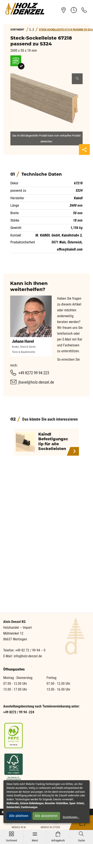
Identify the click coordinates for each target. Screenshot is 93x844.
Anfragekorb (58, 836)
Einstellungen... (71, 817)
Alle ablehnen (18, 816)
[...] (32, 29)
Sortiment (11, 836)
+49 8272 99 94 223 (33, 372)
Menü (35, 836)
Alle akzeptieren (46, 816)
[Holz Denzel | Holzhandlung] (24, 8)
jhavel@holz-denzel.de (36, 382)
